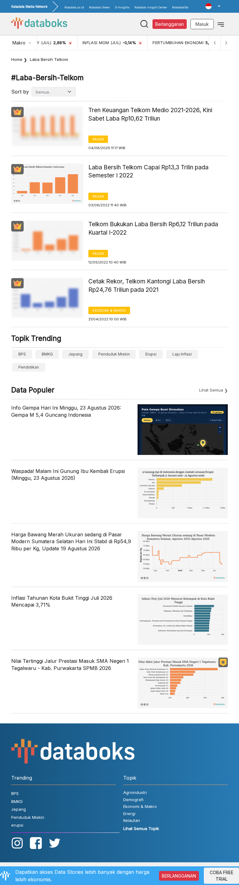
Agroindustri (135, 792)
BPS (22, 354)
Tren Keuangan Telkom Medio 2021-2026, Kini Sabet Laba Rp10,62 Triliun (150, 114)
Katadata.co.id (74, 7)
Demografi (133, 799)
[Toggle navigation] (221, 24)
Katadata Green (99, 7)
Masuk (202, 24)
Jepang (75, 354)
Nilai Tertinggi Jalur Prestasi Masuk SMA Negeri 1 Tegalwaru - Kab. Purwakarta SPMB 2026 (70, 664)
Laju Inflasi (182, 354)
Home (16, 59)
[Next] (226, 42)
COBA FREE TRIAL (221, 876)
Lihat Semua (211, 389)
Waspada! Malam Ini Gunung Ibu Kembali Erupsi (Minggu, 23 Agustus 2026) (68, 474)
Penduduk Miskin (114, 354)
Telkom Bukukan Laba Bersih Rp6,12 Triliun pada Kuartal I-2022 (153, 228)
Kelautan (131, 820)
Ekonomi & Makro (109, 310)
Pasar (98, 139)
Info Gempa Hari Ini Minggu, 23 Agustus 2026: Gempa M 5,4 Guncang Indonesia (66, 411)
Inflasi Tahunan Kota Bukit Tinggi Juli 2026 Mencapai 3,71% (61, 601)
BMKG (47, 354)
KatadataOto (180, 7)
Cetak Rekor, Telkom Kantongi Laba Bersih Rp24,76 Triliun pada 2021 (146, 285)
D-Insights (122, 7)
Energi (129, 813)
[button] (213, 6)
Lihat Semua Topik (141, 828)
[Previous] (214, 42)
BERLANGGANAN (179, 875)
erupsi (151, 354)
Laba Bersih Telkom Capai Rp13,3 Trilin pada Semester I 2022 (148, 171)
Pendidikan (28, 367)
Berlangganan (169, 24)
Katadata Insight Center (150, 7)
